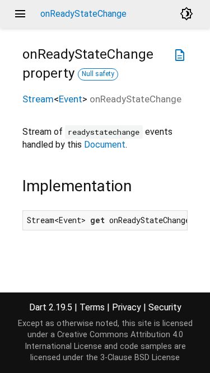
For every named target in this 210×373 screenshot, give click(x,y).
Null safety (98, 74)
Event (70, 99)
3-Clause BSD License (140, 357)
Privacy (126, 307)
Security (164, 307)
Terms (92, 307)
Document (104, 144)
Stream (38, 99)
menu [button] (20, 14)
